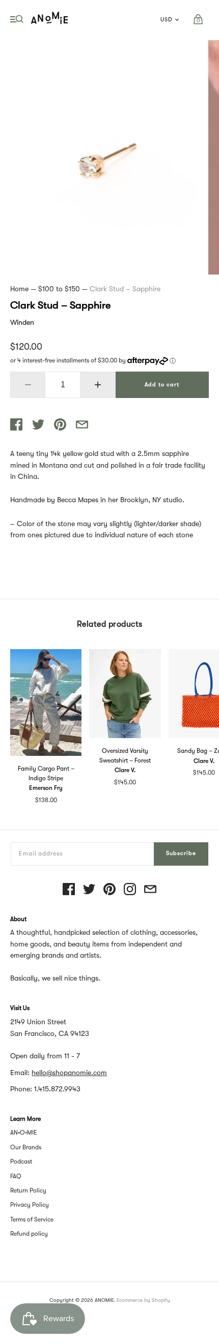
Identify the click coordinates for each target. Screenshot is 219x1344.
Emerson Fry (46, 787)
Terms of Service (31, 1219)
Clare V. (125, 770)
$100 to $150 (59, 289)
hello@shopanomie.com (69, 1072)
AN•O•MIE (23, 1132)
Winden (22, 322)
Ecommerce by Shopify (143, 1300)
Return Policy (28, 1190)
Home (19, 289)
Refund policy (29, 1233)
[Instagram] (130, 890)
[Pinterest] (109, 890)
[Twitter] (89, 890)
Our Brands (25, 1147)
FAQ (15, 1176)
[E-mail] (150, 890)
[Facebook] (69, 890)
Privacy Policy (29, 1204)
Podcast (21, 1161)
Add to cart (162, 384)
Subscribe (181, 853)
